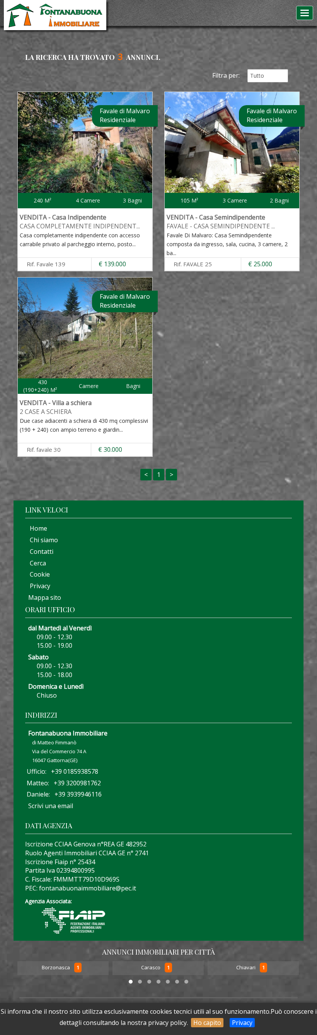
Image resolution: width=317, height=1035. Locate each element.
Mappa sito (44, 597)
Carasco (56, 967)
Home (36, 528)
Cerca (35, 563)
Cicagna (245, 967)
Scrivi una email (50, 806)
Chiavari (151, 967)
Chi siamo (41, 540)
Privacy (242, 1022)
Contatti (39, 551)
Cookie (37, 574)
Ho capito (207, 1022)
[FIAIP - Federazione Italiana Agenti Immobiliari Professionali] (73, 919)
